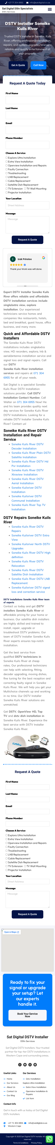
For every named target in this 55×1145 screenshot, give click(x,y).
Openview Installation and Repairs (27, 165)
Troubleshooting (17, 173)
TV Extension (15, 188)
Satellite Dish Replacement (23, 184)
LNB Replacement (18, 177)
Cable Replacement (19, 180)
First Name (12, 93)
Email (9, 123)
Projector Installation (19, 192)
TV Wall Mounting (36, 188)
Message (11, 213)
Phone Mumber (14, 137)
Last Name (12, 108)
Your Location (13, 198)
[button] (50, 9)
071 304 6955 (26, 402)
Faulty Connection (18, 169)
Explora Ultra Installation (22, 157)
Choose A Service (16, 152)
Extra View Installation (20, 161)
